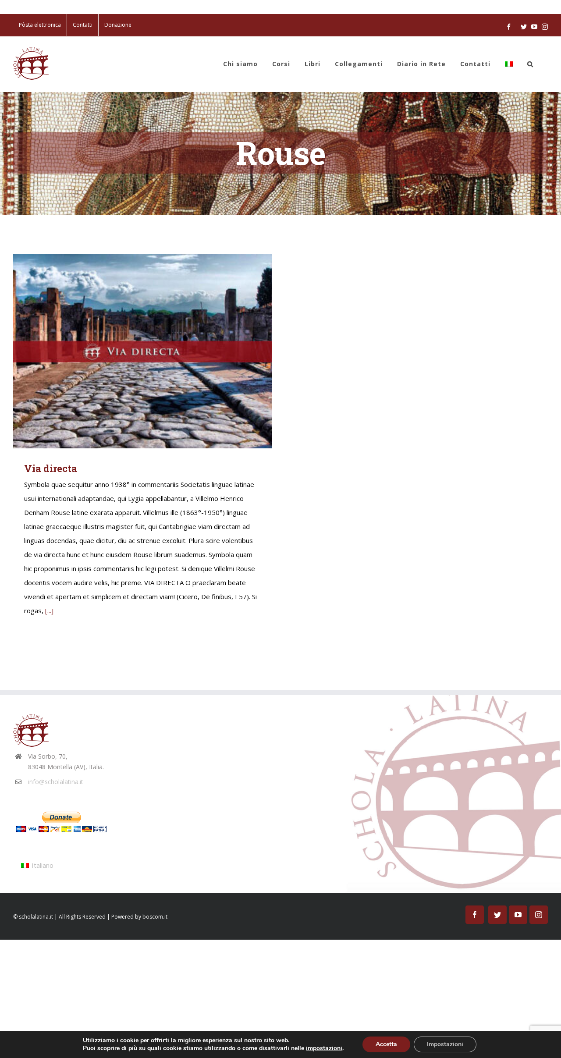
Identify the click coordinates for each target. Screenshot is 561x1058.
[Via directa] (142, 351)
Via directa (130, 351)
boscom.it (154, 916)
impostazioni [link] (324, 1048)
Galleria (155, 351)
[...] (49, 610)
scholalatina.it (36, 916)
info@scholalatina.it (55, 782)
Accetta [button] (386, 1044)
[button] (530, 64)
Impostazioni (445, 1044)
